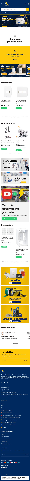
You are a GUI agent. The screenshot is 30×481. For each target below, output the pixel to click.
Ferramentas (14, 12)
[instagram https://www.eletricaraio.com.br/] (1, 382)
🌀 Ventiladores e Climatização (8, 424)
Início (2, 403)
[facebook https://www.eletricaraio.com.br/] (4, 382)
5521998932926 (5, 387)
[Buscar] (27, 9)
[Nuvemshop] (6, 475)
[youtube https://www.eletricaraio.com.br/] (7, 382)
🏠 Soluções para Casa (6, 412)
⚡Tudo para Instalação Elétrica (8, 422)
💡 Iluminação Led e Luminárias (9, 420)
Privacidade (4, 441)
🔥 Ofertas (3, 427)
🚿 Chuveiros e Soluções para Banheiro (10, 417)
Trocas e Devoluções (6, 439)
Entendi (18, 478)
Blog (2, 405)
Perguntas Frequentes (6, 410)
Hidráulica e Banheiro (23, 12)
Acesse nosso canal (9, 218)
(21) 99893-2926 (5, 390)
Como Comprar (5, 436)
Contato (3, 434)
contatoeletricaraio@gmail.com (8, 392)
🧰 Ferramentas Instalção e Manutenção (11, 415)
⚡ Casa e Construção (5, 12)
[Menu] (1, 4)
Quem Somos (4, 408)
